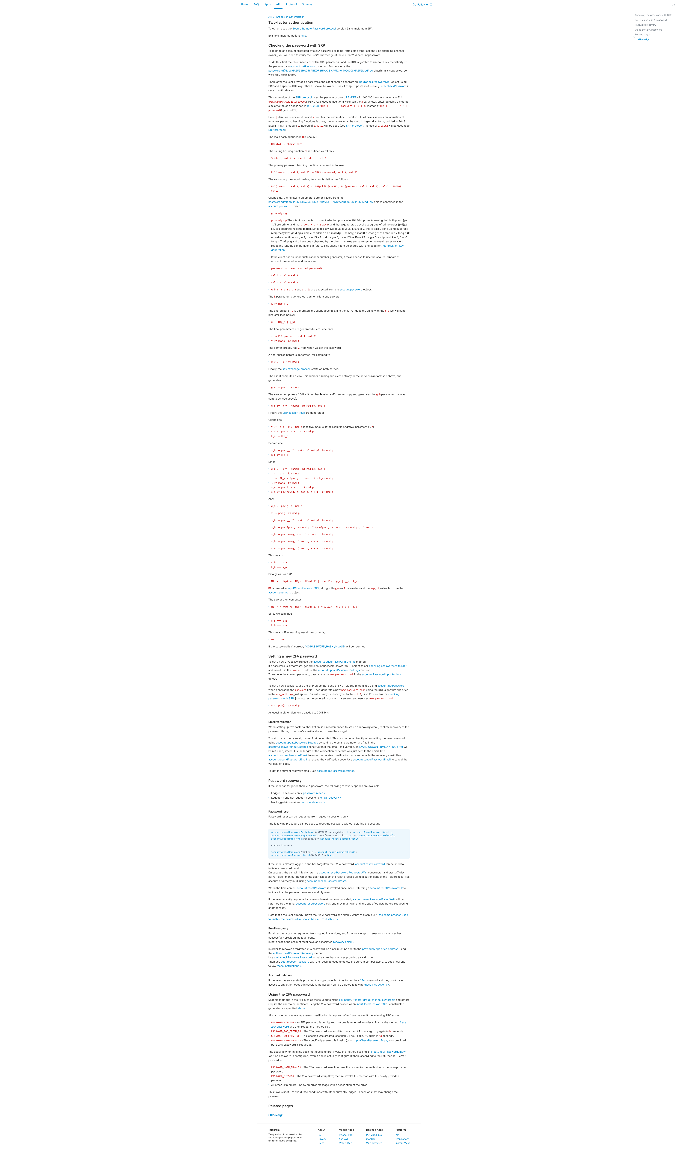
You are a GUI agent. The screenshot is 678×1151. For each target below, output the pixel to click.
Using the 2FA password (648, 29)
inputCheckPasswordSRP (303, 588)
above (301, 1008)
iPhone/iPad (346, 1134)
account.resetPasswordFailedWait (293, 832)
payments (345, 999)
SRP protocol (304, 97)
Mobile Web (345, 1142)
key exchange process (296, 369)
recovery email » (343, 942)
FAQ (256, 4)
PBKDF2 (351, 97)
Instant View (403, 1142)
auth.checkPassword (393, 86)
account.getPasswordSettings (335, 770)
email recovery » (330, 797)
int (346, 832)
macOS (370, 1138)
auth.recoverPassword (295, 961)
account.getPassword (303, 66)
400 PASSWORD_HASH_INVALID (325, 646)
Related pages (643, 34)
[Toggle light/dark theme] (673, 4)
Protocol (291, 4)
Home (244, 4)
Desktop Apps (374, 1129)
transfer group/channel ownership (374, 999)
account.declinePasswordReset (290, 855)
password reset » (314, 793)
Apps (267, 4)
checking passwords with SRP (387, 666)
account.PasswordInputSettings (382, 674)
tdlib (303, 35)
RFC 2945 (313, 106)
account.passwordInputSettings (288, 746)
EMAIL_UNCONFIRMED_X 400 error (381, 746)
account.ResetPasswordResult (372, 832)
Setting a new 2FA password (651, 20)
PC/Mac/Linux (374, 1134)
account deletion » (313, 802)
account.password (279, 206)
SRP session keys (293, 412)
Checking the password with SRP (653, 15)
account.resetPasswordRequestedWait (295, 835)
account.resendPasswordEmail (287, 759)
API (278, 4)
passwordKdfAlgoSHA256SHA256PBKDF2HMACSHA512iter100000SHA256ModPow (320, 70)
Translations (402, 1138)
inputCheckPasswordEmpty (371, 1040)
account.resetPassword (286, 852)
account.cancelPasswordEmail (372, 759)
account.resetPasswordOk (287, 838)
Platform (401, 1129)
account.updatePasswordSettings (334, 661)
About (321, 1129)
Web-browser (374, 1142)
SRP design (643, 39)
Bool (330, 855)
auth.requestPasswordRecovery (293, 953)
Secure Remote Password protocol (314, 28)
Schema (307, 4)
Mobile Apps (346, 1129)
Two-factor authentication (290, 16)
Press (321, 1142)
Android (343, 1138)
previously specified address (380, 949)
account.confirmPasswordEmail (288, 755)
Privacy (322, 1138)
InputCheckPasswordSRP (375, 82)
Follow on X (424, 4)
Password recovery (645, 24)
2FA (362, 980)
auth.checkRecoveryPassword (293, 957)
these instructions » (289, 966)
